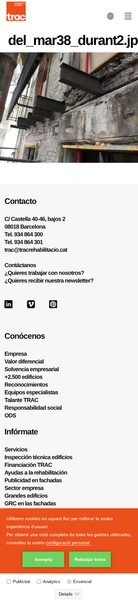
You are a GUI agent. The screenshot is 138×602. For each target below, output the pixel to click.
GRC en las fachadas (30, 503)
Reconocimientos (26, 384)
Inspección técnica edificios (38, 457)
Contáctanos (20, 265)
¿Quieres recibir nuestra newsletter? (48, 280)
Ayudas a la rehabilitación (35, 472)
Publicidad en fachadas (33, 480)
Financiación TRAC (28, 465)
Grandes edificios (25, 496)
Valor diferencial (24, 361)
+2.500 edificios (23, 377)
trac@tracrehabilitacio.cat (35, 250)
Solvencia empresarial (31, 369)
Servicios (15, 449)
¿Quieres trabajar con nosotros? (44, 273)
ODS (10, 415)
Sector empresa (23, 488)
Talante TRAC (21, 400)
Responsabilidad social (33, 408)
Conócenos (24, 335)
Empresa (15, 354)
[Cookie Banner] (69, 555)
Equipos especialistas (31, 392)
